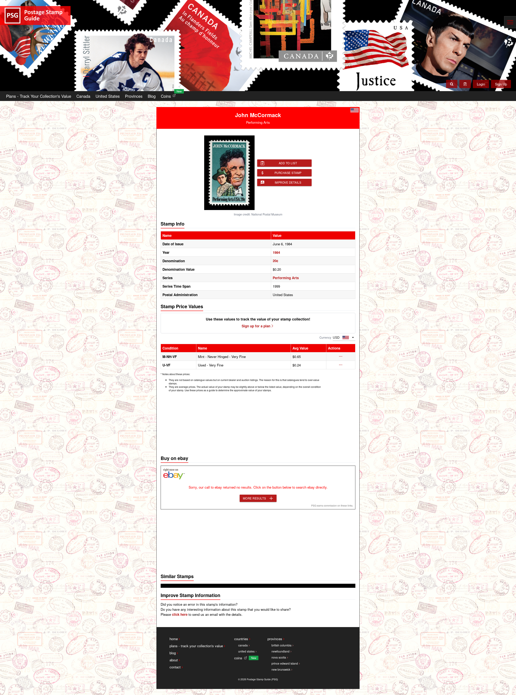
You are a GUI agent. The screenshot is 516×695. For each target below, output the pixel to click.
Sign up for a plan (256, 326)
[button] (341, 356)
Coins (169, 95)
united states (246, 651)
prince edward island (285, 663)
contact (175, 666)
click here (179, 614)
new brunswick (281, 669)
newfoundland (280, 651)
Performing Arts (286, 277)
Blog (152, 96)
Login (481, 83)
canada (243, 645)
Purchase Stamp (288, 173)
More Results (254, 498)
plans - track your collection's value (196, 645)
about (174, 659)
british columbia (281, 645)
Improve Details (288, 182)
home (174, 638)
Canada (83, 96)
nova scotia (279, 657)
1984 (276, 252)
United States (108, 96)
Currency (325, 337)
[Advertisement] (258, 422)
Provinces (134, 96)
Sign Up (501, 83)
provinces (274, 638)
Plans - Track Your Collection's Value (38, 96)
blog (173, 652)
